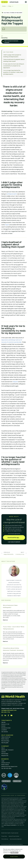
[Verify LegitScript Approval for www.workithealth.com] (4, 789)
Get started (4, 731)
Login (2, 761)
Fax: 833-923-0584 (6, 768)
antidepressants (12, 194)
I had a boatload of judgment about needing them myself (14, 60)
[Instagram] (2, 715)
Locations (4, 730)
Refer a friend (5, 739)
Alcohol (3, 726)
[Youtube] (11, 715)
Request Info (4, 755)
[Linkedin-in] (5, 715)
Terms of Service (4, 839)
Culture (6, 12)
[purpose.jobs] (16, 775)
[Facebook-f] (8, 715)
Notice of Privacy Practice (14, 836)
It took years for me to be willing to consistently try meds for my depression (13, 66)
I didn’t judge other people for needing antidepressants (12, 56)
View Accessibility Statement (16, 839)
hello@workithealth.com (9, 710)
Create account (5, 762)
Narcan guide (4, 742)
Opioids (3, 722)
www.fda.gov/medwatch (10, 825)
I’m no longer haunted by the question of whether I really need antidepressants (13, 72)
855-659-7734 (5, 712)
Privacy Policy (4, 836)
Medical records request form (9, 766)
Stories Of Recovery (16, 12)
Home (4, 6)
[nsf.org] (3, 775)
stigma (7, 225)
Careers (3, 751)
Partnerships (4, 753)
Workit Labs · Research (7, 750)
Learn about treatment (14, 542)
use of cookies (14, 852)
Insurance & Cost (5, 728)
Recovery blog (5, 740)
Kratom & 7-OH (5, 724)
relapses (15, 381)
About (3, 748)
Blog (9, 6)
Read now (5, 620)
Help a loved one (5, 737)
